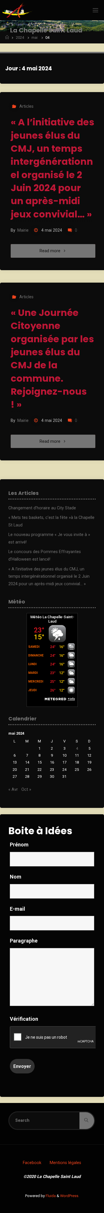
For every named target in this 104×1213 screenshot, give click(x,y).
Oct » (26, 789)
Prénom (19, 844)
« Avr (13, 789)
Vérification (24, 1019)
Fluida (50, 1196)
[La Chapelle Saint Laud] (17, 10)
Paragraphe (24, 941)
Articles (26, 106)
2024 (20, 37)
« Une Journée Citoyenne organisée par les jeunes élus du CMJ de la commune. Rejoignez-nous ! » (52, 358)
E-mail (17, 909)
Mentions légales (65, 1162)
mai (34, 37)
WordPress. (69, 1196)
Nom (15, 877)
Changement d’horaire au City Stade (42, 508)
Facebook (32, 1162)
